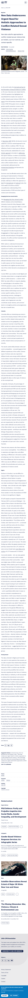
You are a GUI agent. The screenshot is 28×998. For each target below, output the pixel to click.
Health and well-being (13, 826)
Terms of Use (4, 972)
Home (2, 7)
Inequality (4, 826)
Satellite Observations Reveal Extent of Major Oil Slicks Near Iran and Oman (14, 884)
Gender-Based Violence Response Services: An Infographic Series (11, 839)
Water (3, 894)
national (18, 183)
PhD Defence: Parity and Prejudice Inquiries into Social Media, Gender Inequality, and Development (13, 812)
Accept (4, 995)
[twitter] (5, 960)
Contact (3, 981)
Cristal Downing (9, 49)
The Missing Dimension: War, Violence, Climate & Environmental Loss (13, 907)
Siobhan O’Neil (21, 51)
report (3, 101)
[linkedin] (8, 960)
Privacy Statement (6, 969)
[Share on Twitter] (5, 745)
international (9, 183)
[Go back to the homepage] (4, 2)
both (2, 183)
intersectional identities (7, 167)
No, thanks (14, 995)
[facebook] (2, 960)
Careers (3, 978)
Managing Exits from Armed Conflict (13, 199)
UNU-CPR (8, 7)
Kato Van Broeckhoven (11, 51)
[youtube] (12, 960)
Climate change (5, 922)
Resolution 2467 (7, 141)
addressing (22, 153)
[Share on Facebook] (11, 745)
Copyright (3, 975)
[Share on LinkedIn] (8, 745)
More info (3, 992)
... (21, 826)
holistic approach (6, 153)
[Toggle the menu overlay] (25, 2)
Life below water (10, 894)
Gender (3, 855)
